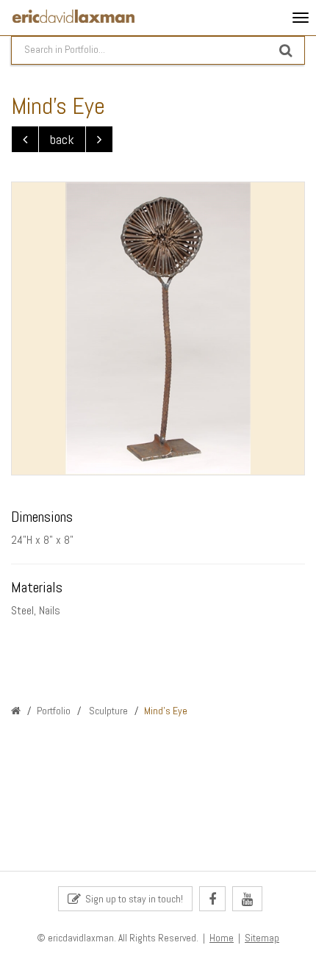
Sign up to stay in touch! (132, 898)
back (62, 139)
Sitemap (262, 938)
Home (221, 938)
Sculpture (107, 710)
